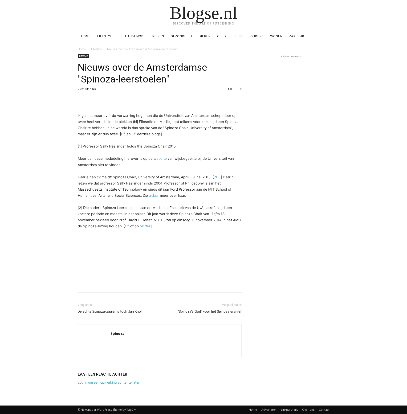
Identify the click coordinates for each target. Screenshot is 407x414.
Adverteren (269, 410)
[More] (200, 99)
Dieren (205, 36)
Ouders (257, 36)
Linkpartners (289, 410)
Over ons (308, 410)
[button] (323, 36)
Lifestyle (105, 36)
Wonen (276, 36)
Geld (221, 36)
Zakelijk (296, 36)
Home (85, 36)
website (160, 158)
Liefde (238, 36)
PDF (217, 177)
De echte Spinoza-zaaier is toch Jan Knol (110, 311)
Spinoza (91, 88)
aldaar (153, 195)
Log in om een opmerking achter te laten (109, 382)
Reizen (158, 36)
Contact (324, 410)
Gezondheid (181, 36)
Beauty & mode (133, 36)
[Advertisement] (160, 249)
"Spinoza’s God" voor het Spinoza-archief (210, 311)
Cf (123, 134)
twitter (145, 226)
